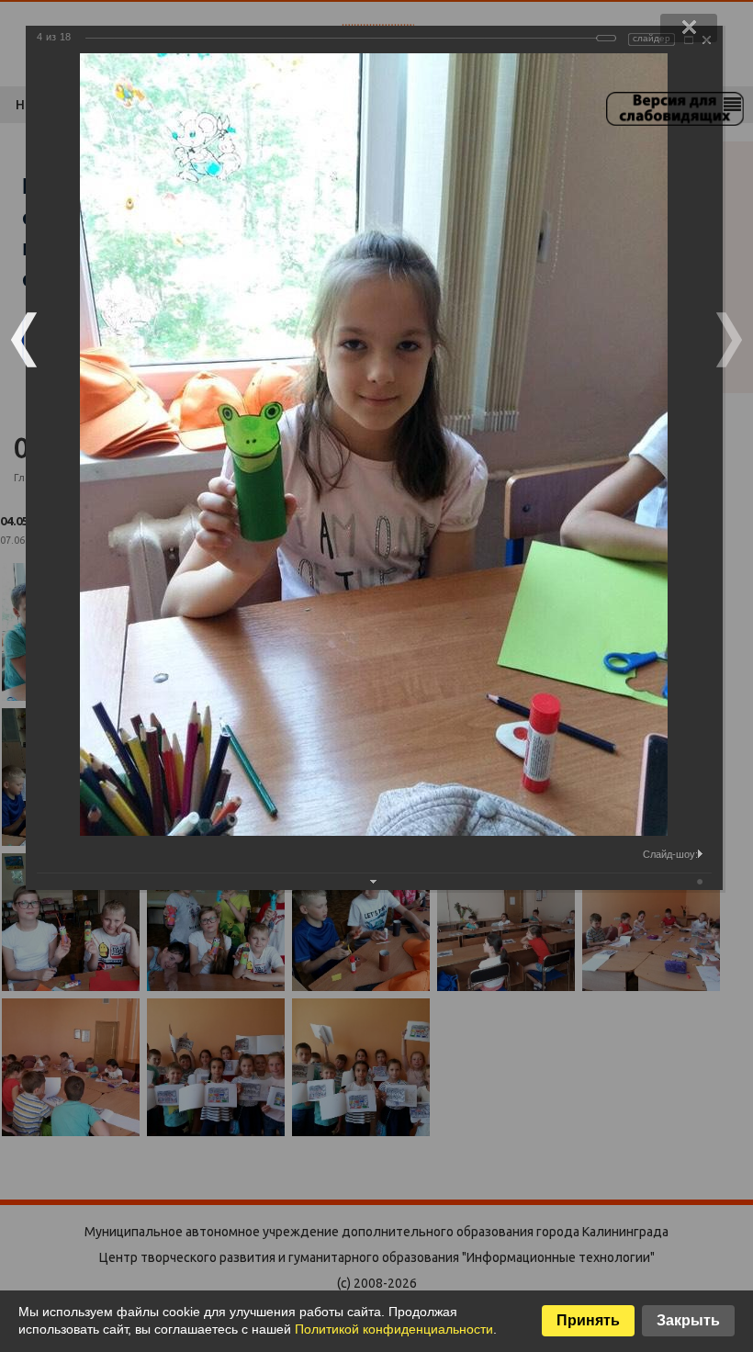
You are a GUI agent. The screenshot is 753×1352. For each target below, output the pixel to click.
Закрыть (688, 1320)
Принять (588, 1320)
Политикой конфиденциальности (394, 1329)
